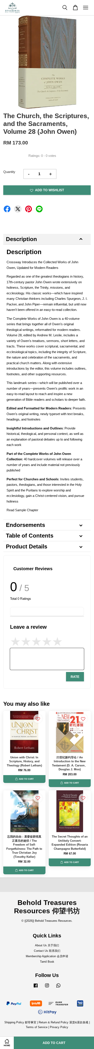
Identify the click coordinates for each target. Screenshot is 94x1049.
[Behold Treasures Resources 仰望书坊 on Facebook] (36, 987)
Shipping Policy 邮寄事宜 (20, 1022)
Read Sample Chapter (22, 510)
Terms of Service (36, 1027)
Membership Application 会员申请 (47, 956)
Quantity (9, 172)
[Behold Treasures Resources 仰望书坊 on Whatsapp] (58, 987)
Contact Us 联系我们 (47, 950)
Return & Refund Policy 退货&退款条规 (64, 1022)
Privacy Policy (59, 1027)
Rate (75, 677)
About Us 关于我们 (47, 945)
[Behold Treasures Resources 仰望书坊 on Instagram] (47, 987)
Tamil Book (47, 961)
